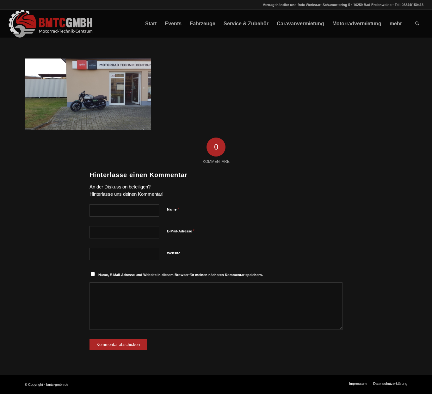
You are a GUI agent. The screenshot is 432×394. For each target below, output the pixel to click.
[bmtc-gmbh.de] (51, 24)
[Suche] (417, 24)
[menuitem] (151, 24)
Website (173, 253)
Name (173, 209)
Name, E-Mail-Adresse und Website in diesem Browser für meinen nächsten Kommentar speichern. (180, 275)
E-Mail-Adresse (180, 231)
